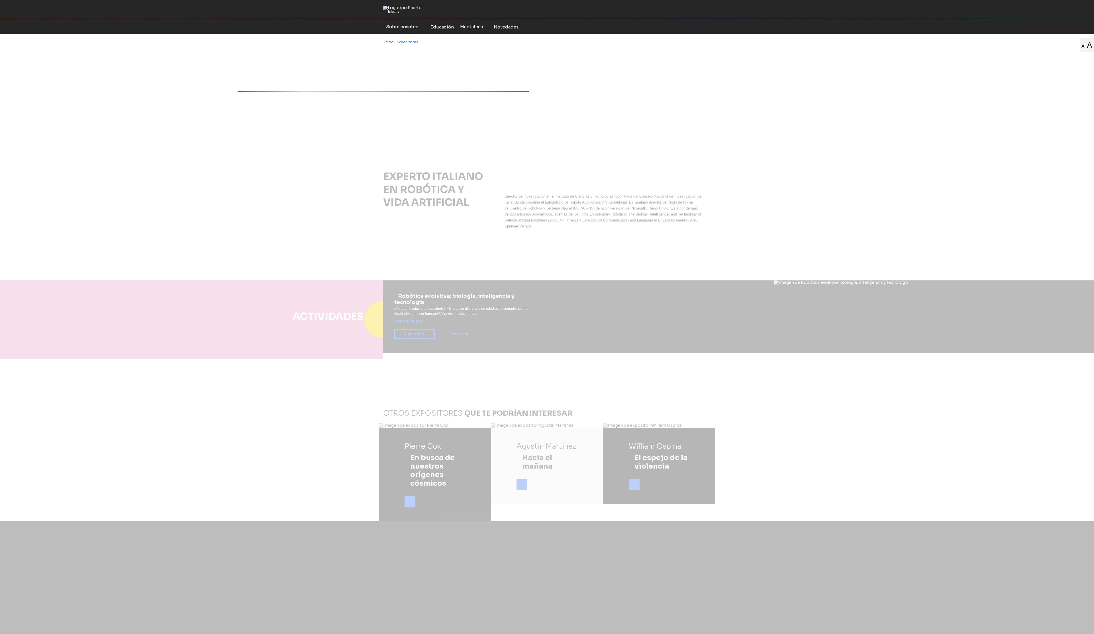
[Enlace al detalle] (410, 501)
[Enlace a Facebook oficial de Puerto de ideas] (671, 26)
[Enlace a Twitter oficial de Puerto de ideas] (678, 26)
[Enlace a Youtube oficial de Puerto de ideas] (693, 26)
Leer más (414, 334)
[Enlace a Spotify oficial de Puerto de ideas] (700, 26)
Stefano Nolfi (408, 321)
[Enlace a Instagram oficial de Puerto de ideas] (686, 26)
